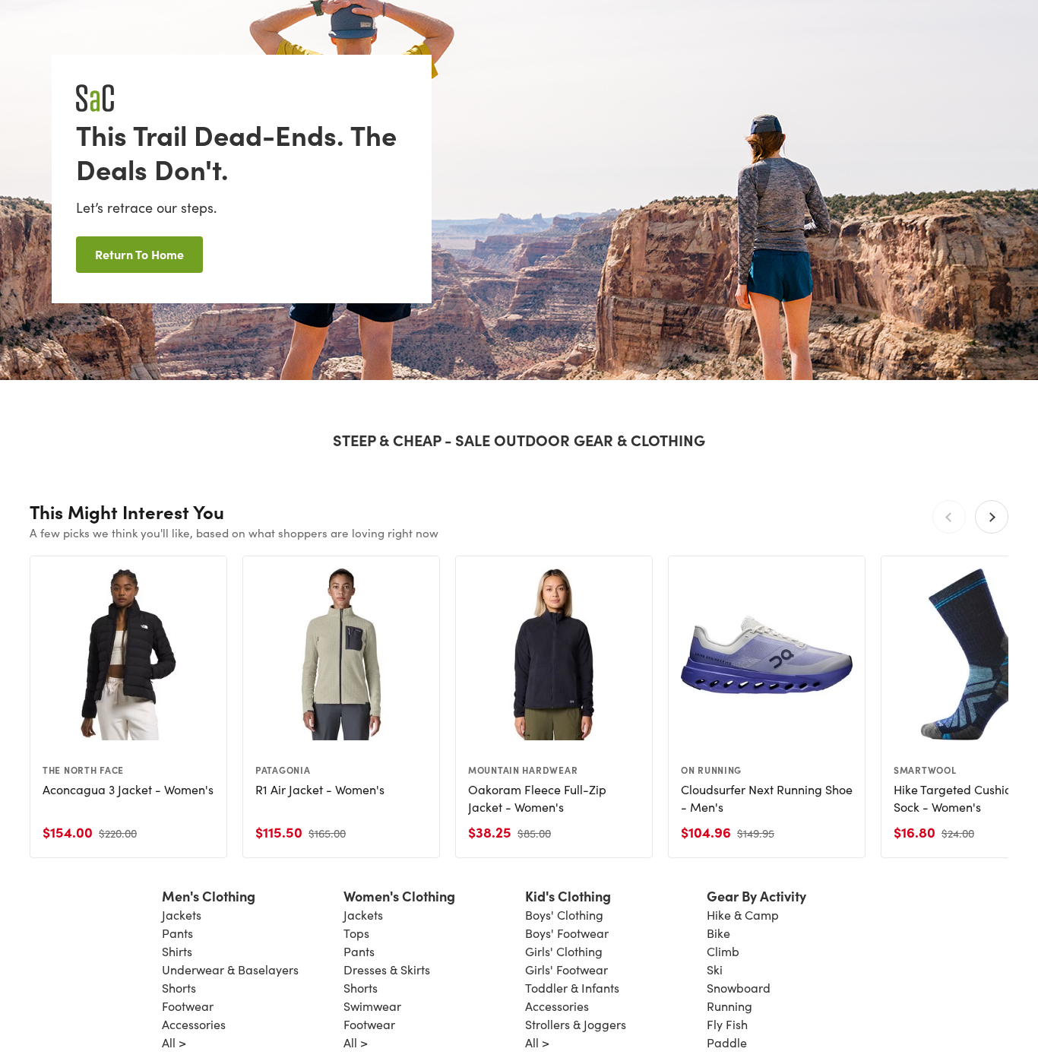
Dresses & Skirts (386, 969)
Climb (723, 951)
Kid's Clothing (568, 895)
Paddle (727, 1042)
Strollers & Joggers (575, 1024)
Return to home (139, 253)
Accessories (194, 1024)
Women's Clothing (399, 895)
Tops (356, 933)
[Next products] (991, 517)
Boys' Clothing (564, 915)
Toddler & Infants (572, 988)
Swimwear (372, 1006)
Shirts (177, 951)
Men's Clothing (208, 895)
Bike (718, 933)
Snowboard (739, 988)
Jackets (181, 915)
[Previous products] (949, 517)
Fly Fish (727, 1024)
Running (729, 1006)
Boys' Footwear (567, 933)
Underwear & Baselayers (230, 969)
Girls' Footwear (566, 969)
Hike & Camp (743, 915)
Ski (715, 969)
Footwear (188, 1006)
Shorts (179, 988)
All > (174, 1042)
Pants (177, 933)
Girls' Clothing (564, 951)
